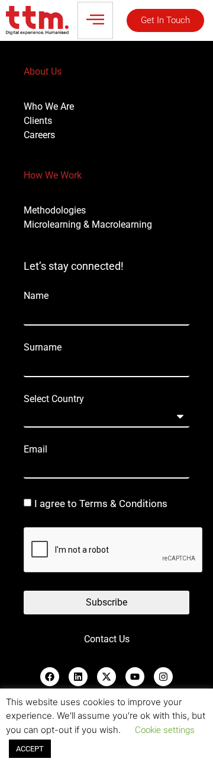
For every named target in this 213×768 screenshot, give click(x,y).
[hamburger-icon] (95, 20)
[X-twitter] (106, 676)
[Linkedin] (78, 676)
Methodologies (55, 210)
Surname (43, 347)
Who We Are (49, 106)
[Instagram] (163, 676)
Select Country (54, 399)
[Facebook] (49, 676)
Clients (38, 120)
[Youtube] (134, 676)
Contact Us (107, 639)
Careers (39, 135)
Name (36, 296)
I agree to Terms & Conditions (100, 503)
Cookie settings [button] (165, 730)
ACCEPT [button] (30, 748)
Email (35, 449)
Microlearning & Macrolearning (88, 224)
